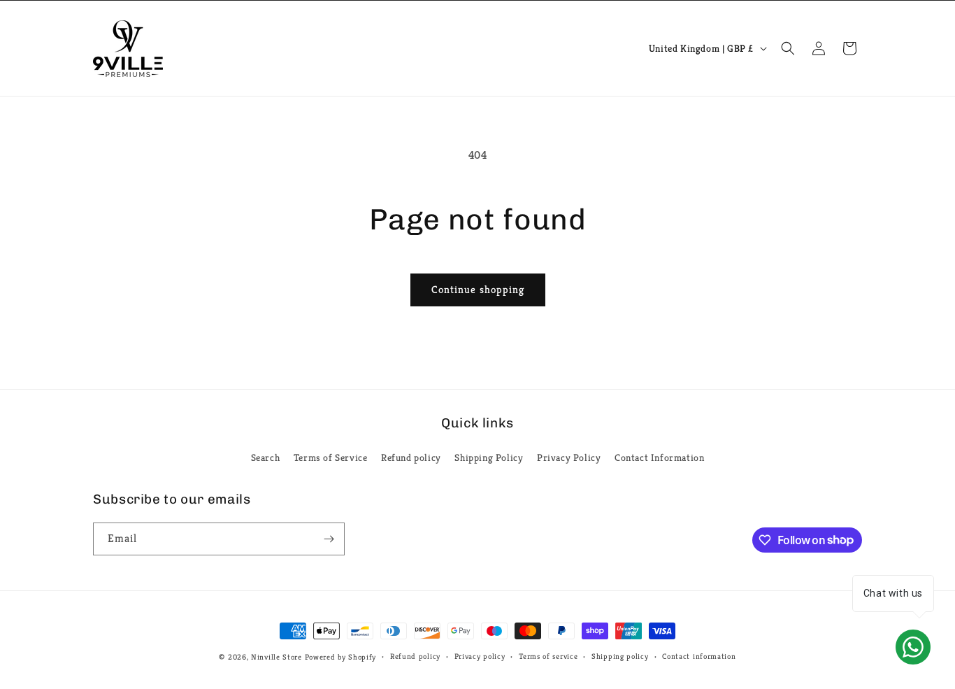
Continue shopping (477, 289)
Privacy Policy (569, 457)
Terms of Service (331, 457)
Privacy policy (479, 656)
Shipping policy (620, 656)
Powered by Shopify (341, 657)
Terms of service (548, 656)
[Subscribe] (328, 539)
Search (265, 457)
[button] (788, 48)
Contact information (698, 656)
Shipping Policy (488, 457)
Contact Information (659, 457)
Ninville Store (276, 657)
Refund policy (411, 457)
